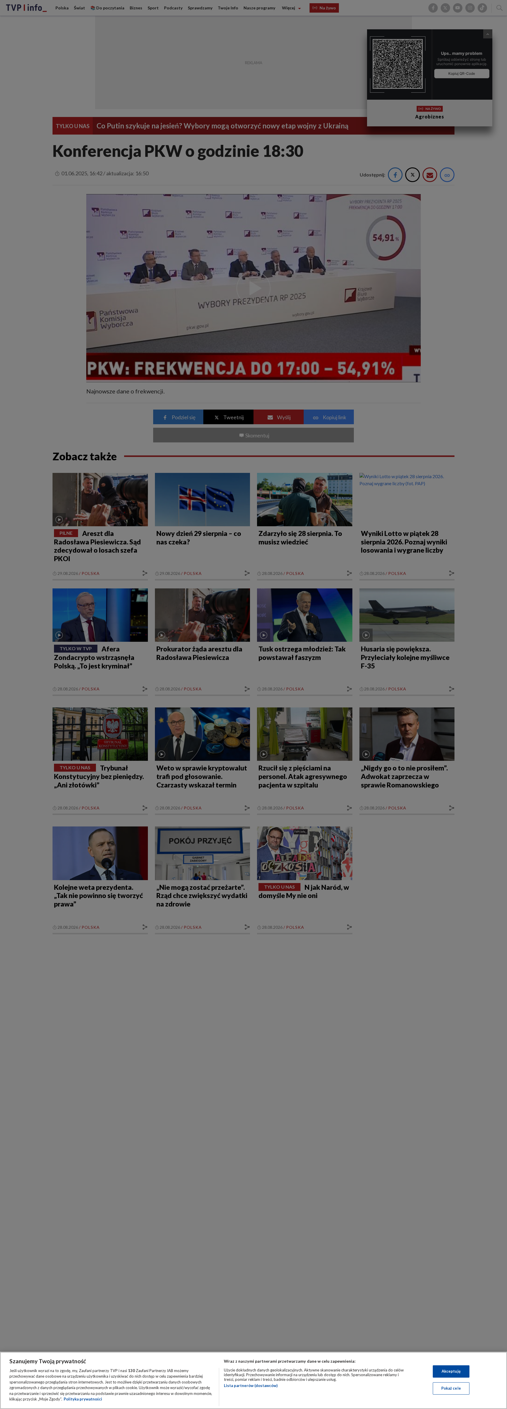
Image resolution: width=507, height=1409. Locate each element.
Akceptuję (451, 1371)
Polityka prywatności (83, 1399)
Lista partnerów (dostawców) (251, 1385)
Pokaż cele (451, 1388)
